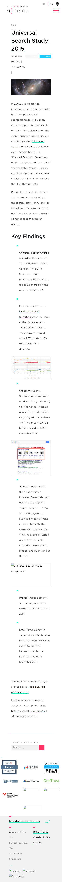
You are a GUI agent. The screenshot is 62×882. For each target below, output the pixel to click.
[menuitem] (44, 4)
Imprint (37, 842)
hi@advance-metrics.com (24, 821)
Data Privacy (40, 832)
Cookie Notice (41, 837)
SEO (14, 25)
